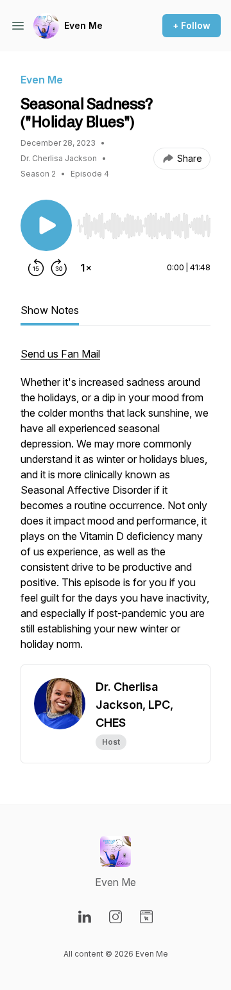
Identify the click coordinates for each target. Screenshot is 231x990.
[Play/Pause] (46, 225)
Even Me (83, 25)
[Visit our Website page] (146, 916)
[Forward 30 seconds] (59, 268)
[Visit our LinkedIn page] (84, 916)
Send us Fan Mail (60, 353)
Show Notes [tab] (50, 310)
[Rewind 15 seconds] (36, 268)
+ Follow (191, 25)
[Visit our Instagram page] (115, 916)
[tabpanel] (115, 505)
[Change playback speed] (86, 268)
